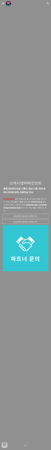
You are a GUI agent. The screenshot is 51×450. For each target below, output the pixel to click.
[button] (3, 3)
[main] (25, 187)
